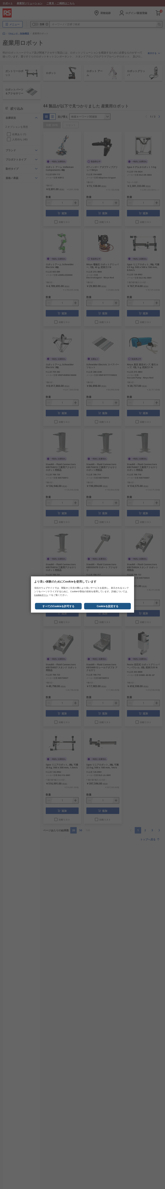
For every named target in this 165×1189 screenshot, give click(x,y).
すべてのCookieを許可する (58, 606)
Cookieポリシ (41, 594)
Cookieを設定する (107, 606)
